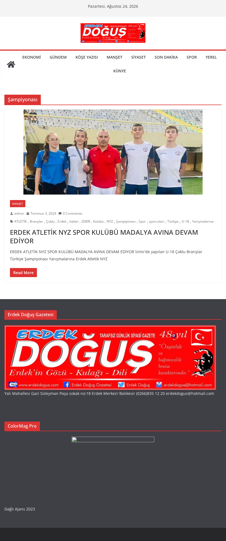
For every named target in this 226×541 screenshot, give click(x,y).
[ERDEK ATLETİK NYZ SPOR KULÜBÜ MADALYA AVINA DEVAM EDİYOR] (113, 152)
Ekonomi (31, 57)
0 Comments (72, 213)
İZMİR (86, 221)
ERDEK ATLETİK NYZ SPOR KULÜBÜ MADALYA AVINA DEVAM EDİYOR (104, 236)
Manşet (114, 57)
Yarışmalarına (203, 221)
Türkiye (173, 221)
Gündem (58, 57)
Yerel (211, 57)
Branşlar (36, 221)
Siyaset (138, 57)
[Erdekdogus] (110, 328)
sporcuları (156, 221)
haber (74, 221)
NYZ (110, 221)
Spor (192, 57)
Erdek (62, 221)
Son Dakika (166, 57)
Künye (119, 70)
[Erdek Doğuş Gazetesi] (11, 64)
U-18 (185, 221)
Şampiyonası (126, 221)
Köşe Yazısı (87, 57)
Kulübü (98, 221)
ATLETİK (20, 221)
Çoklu (50, 221)
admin (19, 213)
